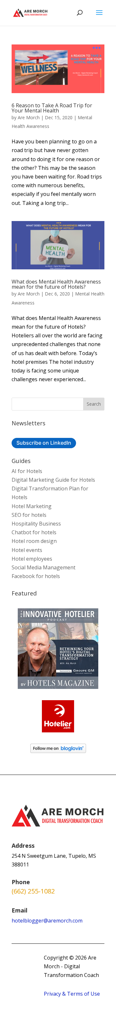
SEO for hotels (29, 514)
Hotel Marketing (32, 506)
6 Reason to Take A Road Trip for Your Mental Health (52, 108)
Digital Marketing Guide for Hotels (53, 479)
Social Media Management (43, 567)
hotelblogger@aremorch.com (47, 920)
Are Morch (29, 117)
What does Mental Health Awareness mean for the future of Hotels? (56, 284)
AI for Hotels (27, 471)
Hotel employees (32, 558)
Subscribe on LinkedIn (43, 443)
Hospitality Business (36, 523)
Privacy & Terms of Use (72, 993)
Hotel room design (34, 541)
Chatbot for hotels (34, 532)
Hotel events (27, 550)
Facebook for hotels (36, 576)
